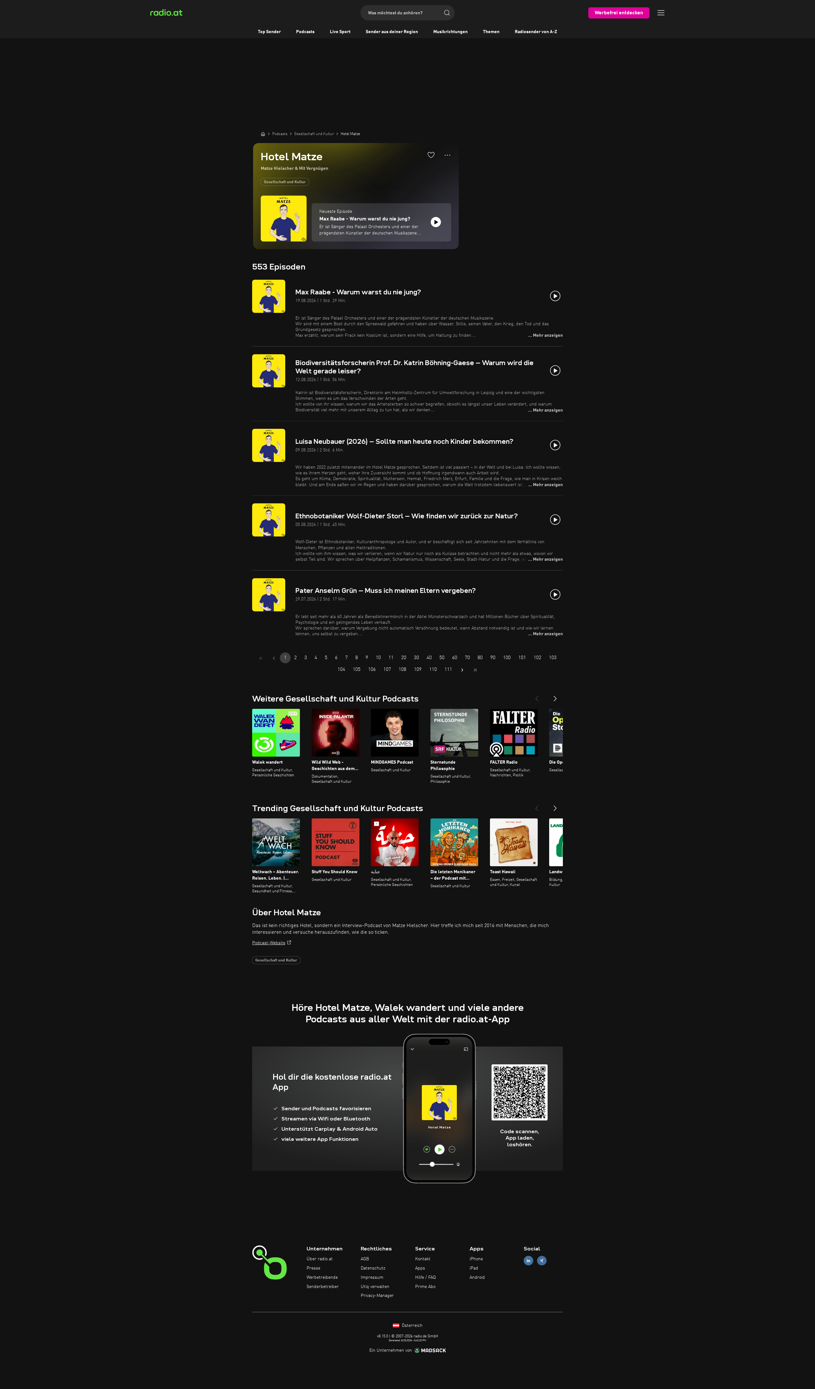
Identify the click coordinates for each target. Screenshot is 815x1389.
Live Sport (340, 32)
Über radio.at (320, 1259)
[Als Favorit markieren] (431, 155)
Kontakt (422, 1259)
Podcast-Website (268, 943)
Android (477, 1277)
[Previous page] (274, 658)
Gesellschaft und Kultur (285, 182)
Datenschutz (373, 1268)
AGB (365, 1259)
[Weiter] (555, 696)
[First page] (261, 658)
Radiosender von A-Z (536, 32)
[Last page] (475, 670)
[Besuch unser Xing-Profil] (541, 1260)
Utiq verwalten (375, 1287)
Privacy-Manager (377, 1295)
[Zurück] (536, 696)
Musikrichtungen (450, 32)
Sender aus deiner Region (392, 32)
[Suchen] (447, 13)
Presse (313, 1268)
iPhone (476, 1259)
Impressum (372, 1277)
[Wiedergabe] (436, 222)
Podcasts (305, 32)
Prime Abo (425, 1287)
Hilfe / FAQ (425, 1277)
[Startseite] (263, 133)
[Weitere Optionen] (447, 155)
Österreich (411, 1325)
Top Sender (269, 32)
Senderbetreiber (323, 1287)
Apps (420, 1268)
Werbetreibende (322, 1277)
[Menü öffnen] (661, 13)
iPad (474, 1268)
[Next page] (462, 670)
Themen (491, 32)
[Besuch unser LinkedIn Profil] (528, 1260)
